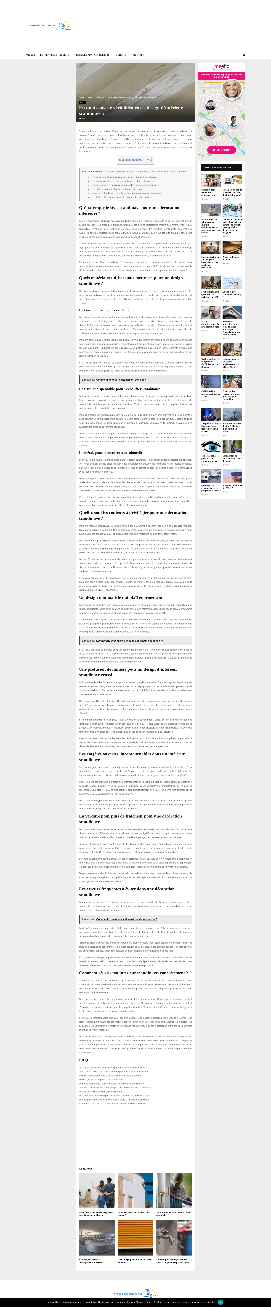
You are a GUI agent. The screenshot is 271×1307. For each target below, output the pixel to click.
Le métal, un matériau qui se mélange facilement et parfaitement (111, 1083)
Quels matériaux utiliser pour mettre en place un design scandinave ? (114, 1071)
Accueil (30, 55)
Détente (121, 55)
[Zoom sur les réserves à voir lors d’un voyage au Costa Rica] (232, 381)
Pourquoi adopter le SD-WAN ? (232, 486)
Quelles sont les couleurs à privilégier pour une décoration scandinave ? (115, 1087)
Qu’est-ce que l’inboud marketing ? (232, 294)
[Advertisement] (188, 25)
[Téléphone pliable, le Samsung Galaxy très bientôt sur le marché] (211, 414)
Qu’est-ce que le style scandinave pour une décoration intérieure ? (112, 1067)
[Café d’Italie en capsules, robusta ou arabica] (211, 381)
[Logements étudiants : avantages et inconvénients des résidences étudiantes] (211, 247)
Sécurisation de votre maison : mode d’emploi (232, 458)
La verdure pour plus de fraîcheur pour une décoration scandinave (112, 1103)
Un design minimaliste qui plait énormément (101, 1091)
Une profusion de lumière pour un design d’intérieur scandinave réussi (114, 1095)
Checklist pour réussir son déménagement (208, 192)
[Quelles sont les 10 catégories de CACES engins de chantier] (211, 349)
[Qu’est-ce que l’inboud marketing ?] (232, 282)
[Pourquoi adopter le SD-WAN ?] (232, 475)
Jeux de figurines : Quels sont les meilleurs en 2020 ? (210, 294)
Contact (138, 55)
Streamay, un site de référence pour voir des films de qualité (232, 192)
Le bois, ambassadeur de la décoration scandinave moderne (110, 1075)
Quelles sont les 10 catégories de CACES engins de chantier (210, 363)
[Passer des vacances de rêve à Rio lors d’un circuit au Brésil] (232, 414)
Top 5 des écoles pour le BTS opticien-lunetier (209, 458)
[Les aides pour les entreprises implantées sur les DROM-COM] (232, 349)
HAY (160, 333)
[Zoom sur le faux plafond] (232, 247)
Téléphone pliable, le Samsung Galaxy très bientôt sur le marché (211, 427)
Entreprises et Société (54, 55)
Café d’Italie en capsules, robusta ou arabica (211, 394)
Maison (82, 102)
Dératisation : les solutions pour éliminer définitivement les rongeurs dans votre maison (210, 226)
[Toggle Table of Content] (147, 160)
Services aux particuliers (92, 55)
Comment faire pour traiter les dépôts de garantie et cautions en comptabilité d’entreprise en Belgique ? (232, 226)
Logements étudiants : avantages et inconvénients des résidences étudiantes (211, 262)
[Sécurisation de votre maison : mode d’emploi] (232, 446)
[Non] (267, 1302)
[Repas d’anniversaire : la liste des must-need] (211, 312)
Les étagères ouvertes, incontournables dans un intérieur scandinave (114, 1099)
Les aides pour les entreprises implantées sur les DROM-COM (231, 363)
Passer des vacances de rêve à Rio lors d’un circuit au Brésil (232, 427)
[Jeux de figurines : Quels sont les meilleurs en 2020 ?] (211, 282)
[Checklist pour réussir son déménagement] (211, 180)
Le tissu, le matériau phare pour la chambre (101, 1079)
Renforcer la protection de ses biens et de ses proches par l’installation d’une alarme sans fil (232, 328)
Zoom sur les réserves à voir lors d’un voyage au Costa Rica (231, 395)
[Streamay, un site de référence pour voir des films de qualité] (232, 180)
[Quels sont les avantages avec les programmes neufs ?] (211, 475)
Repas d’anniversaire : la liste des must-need (210, 324)
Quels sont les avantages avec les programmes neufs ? (211, 488)
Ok (220, 1302)
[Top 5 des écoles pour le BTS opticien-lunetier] (211, 446)
